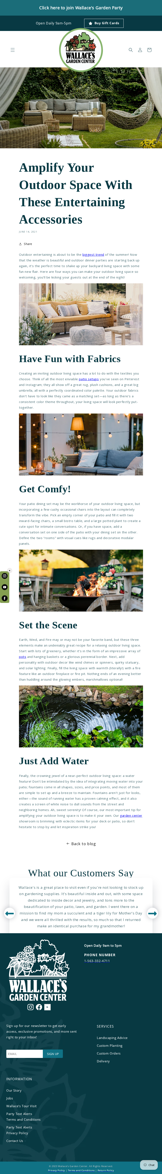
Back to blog (83, 843)
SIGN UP (53, 1054)
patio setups (89, 379)
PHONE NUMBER (100, 955)
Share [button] (28, 244)
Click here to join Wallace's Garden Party (81, 8)
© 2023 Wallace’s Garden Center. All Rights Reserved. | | (81, 1168)
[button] (12, 50)
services (105, 1026)
